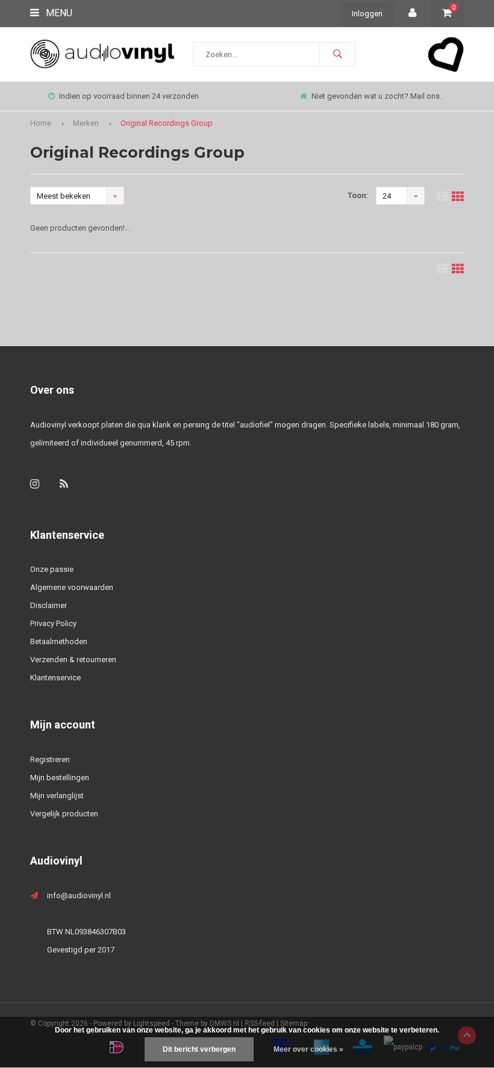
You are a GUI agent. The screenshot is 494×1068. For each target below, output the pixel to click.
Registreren (50, 759)
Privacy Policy (53, 623)
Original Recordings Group (166, 123)
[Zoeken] (337, 54)
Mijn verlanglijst (57, 795)
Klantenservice (55, 677)
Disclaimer (48, 605)
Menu (57, 13)
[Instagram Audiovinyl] (34, 483)
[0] (447, 13)
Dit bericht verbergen (199, 1049)
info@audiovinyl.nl (79, 895)
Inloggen (367, 13)
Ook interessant (394, 96)
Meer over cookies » (308, 1049)
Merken (86, 123)
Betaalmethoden (58, 641)
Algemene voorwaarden (71, 587)
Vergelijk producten (64, 813)
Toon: (358, 195)
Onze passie (51, 569)
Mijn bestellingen (59, 777)
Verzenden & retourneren (73, 659)
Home (40, 123)
